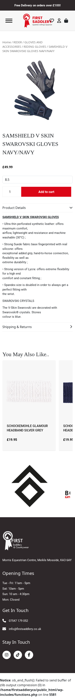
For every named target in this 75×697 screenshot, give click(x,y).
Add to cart (46, 192)
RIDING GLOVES (35, 46)
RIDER (17, 42)
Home (6, 42)
